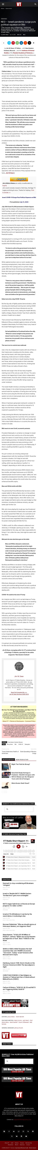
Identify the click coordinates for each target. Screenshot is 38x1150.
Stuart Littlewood (24, 1022)
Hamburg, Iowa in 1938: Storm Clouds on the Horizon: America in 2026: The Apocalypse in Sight (19, 965)
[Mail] (14, 1131)
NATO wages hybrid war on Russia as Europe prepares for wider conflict (19, 905)
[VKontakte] (16, 1136)
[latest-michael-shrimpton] (15, 1006)
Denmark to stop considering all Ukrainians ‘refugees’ (18, 884)
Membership (29, 1143)
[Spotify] (33, 1131)
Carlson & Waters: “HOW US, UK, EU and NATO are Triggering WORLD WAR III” (19, 988)
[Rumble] (23, 1131)
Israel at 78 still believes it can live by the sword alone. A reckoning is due (17, 915)
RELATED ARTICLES (8, 759)
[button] (3, 4)
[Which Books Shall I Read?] (6, 785)
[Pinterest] (13, 43)
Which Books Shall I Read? (20, 783)
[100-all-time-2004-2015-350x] (17, 1072)
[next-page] (6, 792)
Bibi (15, 744)
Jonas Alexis (11, 1016)
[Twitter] (9, 43)
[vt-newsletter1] (15, 1038)
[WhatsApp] (17, 43)
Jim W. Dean (5, 34)
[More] (33, 43)
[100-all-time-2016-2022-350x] (17, 1081)
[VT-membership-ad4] (19, 828)
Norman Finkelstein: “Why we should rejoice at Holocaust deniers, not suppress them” (19, 925)
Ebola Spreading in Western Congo (28, 752)
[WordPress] (21, 1136)
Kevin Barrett (20, 1016)
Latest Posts (6, 879)
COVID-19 (20, 744)
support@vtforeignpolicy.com (22, 1119)
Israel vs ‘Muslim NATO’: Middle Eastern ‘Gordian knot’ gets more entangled (17, 894)
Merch (16, 1144)
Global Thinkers (7, 1044)
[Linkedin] (21, 43)
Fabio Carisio (18, 1020)
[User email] (19, 699)
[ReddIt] (25, 43)
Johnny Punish (18, 1028)
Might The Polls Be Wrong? (20, 764)
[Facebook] (9, 1131)
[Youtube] (26, 1136)
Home (2, 8)
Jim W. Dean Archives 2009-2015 (19, 694)
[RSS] (28, 1131)
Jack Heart (26, 1020)
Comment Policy (30, 721)
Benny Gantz (10, 744)
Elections (4, 769)
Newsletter (10, 1144)
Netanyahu (27, 744)
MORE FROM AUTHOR (22, 759)
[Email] (29, 43)
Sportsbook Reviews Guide (21, 1148)
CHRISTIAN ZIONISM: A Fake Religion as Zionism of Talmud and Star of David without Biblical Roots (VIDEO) (19, 977)
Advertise (22, 1144)
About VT (6, 721)
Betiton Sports (32, 1148)
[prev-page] (3, 792)
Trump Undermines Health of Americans (10, 752)
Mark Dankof (13, 1022)
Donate (22, 1143)
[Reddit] (18, 1131)
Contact (28, 1144)
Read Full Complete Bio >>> (19, 692)
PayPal (4, 185)
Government (9, 8)
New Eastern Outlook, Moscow (15, 742)
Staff (12, 1143)
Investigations (5, 777)
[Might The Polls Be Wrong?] (6, 766)
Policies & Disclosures (17, 721)
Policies (17, 1143)
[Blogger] (4, 1131)
